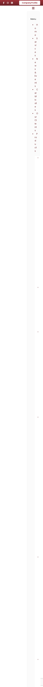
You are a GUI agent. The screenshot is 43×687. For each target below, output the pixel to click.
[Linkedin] (12, 3)
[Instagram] (8, 3)
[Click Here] (33, 9)
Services (36, 47)
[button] (36, 144)
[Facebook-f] (4, 3)
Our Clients (36, 122)
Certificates (36, 99)
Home (36, 29)
